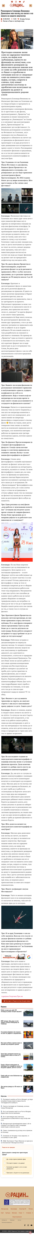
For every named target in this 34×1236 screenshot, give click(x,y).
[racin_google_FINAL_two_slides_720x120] (17, 959)
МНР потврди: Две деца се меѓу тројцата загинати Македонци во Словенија (10, 1022)
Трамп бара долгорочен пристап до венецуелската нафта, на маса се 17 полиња (11, 1055)
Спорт (20, 1213)
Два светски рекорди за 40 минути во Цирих (11, 1087)
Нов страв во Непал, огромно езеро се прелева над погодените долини (11, 1043)
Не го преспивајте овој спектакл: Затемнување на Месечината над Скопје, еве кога (15, 1118)
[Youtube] (20, 1)
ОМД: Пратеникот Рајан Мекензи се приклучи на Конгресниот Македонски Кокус (17, 1141)
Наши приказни (17, 1217)
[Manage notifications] (30, 1232)
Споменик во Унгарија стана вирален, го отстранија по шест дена (15, 1136)
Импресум (12, 1220)
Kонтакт (19, 1220)
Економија (14, 1209)
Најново (3, 1006)
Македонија (4, 1209)
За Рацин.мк (4, 1220)
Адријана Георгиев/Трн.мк (12, 996)
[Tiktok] (24, 1)
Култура (27, 19)
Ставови (28, 1213)
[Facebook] (12, 1)
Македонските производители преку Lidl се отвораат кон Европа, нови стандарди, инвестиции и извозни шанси (16, 1125)
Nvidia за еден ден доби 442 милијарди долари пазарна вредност (11, 1010)
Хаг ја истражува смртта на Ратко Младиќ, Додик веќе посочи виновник (16, 1112)
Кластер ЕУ (22, 1209)
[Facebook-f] (25, 1225)
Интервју (22, 19)
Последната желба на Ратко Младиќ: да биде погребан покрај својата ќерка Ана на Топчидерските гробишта (17, 1101)
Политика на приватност (7, 1222)
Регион (31, 1209)
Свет (2, 1213)
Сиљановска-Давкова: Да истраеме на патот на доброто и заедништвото (11, 1032)
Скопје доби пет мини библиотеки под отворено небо (11, 1076)
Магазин (14, 1213)
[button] (3, 5)
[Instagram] (16, 1)
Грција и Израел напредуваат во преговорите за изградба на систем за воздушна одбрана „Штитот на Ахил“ (11, 1066)
